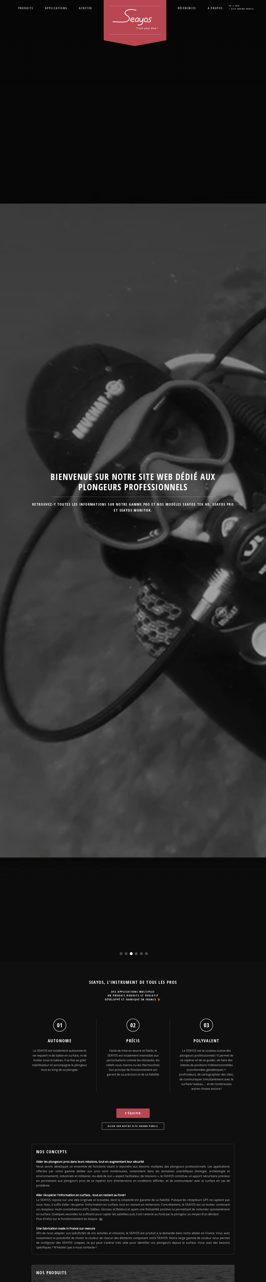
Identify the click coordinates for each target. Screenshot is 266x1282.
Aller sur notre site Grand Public (133, 1126)
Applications (56, 8)
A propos (215, 8)
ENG (237, 5)
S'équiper (133, 1113)
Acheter (85, 8)
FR (230, 5)
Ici (100, 1219)
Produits (25, 8)
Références (187, 8)
